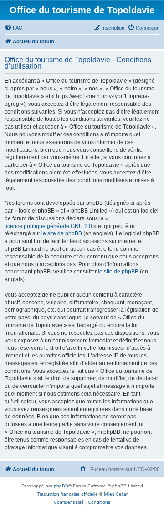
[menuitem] (14, 27)
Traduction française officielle (67, 493)
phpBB (61, 485)
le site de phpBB (61, 233)
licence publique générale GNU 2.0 (48, 226)
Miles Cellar (116, 493)
